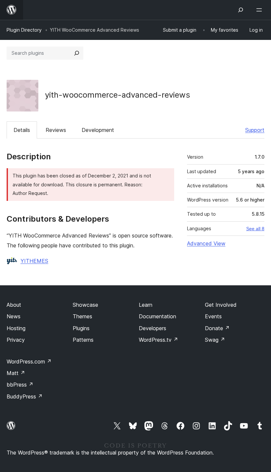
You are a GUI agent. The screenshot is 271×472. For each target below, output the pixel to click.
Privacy (16, 339)
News (13, 316)
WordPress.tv (158, 339)
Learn (145, 304)
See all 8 (255, 228)
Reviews (56, 130)
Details (22, 130)
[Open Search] (240, 10)
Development (98, 130)
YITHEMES (34, 261)
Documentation (157, 316)
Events (213, 316)
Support (254, 130)
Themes (82, 316)
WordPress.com (29, 361)
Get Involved (221, 304)
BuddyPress (25, 396)
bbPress (20, 384)
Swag (215, 339)
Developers (152, 328)
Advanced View (206, 243)
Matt (16, 373)
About (14, 304)
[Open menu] (260, 10)
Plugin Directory (24, 30)
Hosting (16, 328)
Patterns (83, 339)
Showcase (85, 304)
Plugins (81, 328)
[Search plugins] (76, 53)
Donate (217, 328)
